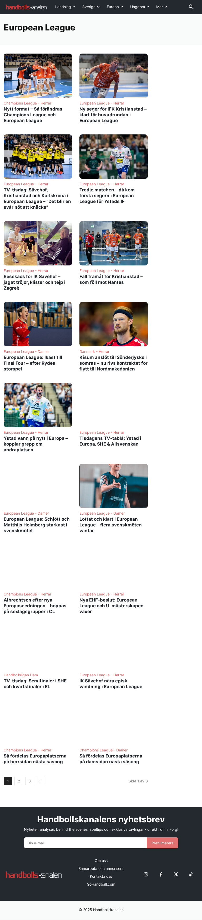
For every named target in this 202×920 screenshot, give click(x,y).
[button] (191, 7)
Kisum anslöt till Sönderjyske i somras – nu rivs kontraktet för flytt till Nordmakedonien (113, 363)
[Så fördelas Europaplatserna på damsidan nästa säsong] (113, 723)
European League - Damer (26, 351)
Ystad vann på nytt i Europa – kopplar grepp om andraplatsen (36, 444)
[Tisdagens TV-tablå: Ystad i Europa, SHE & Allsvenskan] (113, 405)
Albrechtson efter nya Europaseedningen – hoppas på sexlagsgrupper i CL (35, 605)
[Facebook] (161, 875)
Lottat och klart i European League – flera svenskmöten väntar (110, 524)
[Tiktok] (191, 875)
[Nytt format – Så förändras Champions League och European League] (38, 76)
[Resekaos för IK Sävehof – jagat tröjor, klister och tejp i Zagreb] (38, 243)
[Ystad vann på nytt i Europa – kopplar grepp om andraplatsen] (38, 405)
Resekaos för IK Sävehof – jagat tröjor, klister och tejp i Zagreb (34, 282)
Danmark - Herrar (94, 351)
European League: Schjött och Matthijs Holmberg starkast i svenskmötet (37, 524)
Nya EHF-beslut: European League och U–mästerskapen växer (111, 605)
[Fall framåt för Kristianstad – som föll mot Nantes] (113, 243)
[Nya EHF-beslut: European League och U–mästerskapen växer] (113, 567)
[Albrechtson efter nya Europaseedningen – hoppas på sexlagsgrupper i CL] (38, 567)
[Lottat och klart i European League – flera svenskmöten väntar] (113, 486)
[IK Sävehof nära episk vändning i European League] (113, 647)
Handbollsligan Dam (21, 675)
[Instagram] (146, 875)
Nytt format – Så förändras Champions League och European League (33, 114)
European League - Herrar (101, 103)
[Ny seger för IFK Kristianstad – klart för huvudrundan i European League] (113, 76)
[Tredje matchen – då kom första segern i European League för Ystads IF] (113, 156)
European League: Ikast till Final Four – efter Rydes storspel (33, 363)
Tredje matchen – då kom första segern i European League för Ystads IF (107, 195)
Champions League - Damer (103, 750)
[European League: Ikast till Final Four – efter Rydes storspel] (38, 324)
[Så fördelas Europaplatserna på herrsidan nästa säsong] (38, 723)
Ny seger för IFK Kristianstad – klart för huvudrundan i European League (113, 114)
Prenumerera (163, 843)
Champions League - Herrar (27, 103)
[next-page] (40, 781)
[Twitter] (176, 875)
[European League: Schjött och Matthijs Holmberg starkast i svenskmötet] (38, 486)
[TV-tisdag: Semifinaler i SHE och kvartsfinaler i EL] (38, 647)
